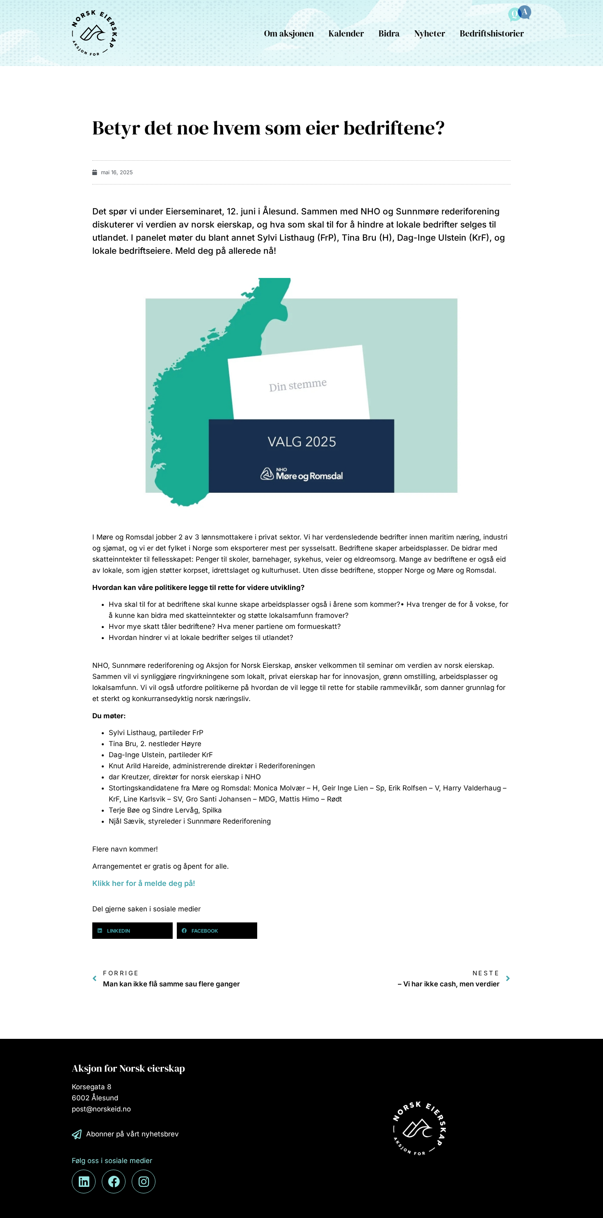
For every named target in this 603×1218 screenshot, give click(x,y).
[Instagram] (143, 1181)
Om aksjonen (289, 33)
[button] (132, 930)
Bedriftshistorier (492, 33)
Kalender (346, 33)
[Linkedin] (84, 1181)
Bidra (389, 33)
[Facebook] (114, 1181)
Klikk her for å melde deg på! (144, 883)
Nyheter (429, 33)
